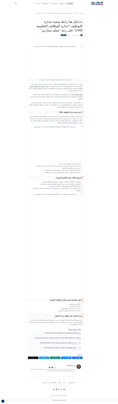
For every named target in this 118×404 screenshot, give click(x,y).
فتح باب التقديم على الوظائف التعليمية (39, 86)
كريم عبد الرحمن (76, 35)
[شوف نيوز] (97, 3)
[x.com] (61, 389)
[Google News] (54, 389)
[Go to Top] (2, 401)
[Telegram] (56, 389)
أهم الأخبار (77, 13)
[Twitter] (49, 367)
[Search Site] (15, 3)
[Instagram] (59, 389)
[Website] (55, 367)
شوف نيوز (82, 13)
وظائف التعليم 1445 (77, 94)
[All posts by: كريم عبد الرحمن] (79, 367)
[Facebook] (52, 367)
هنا (60, 163)
